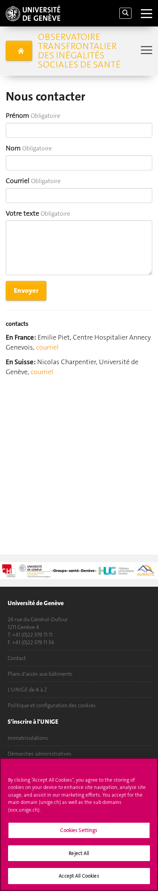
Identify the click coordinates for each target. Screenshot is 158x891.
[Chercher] (125, 13)
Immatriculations (28, 737)
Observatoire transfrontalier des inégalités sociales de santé (79, 50)
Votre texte (22, 213)
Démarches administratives (39, 753)
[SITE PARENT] (19, 51)
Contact (17, 658)
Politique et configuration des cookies (51, 705)
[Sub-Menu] (145, 51)
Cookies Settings (78, 830)
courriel (47, 347)
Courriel (18, 180)
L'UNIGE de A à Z (27, 689)
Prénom (17, 115)
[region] (79, 824)
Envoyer (26, 290)
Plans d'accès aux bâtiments (40, 673)
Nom (13, 148)
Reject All (79, 853)
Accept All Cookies (79, 876)
